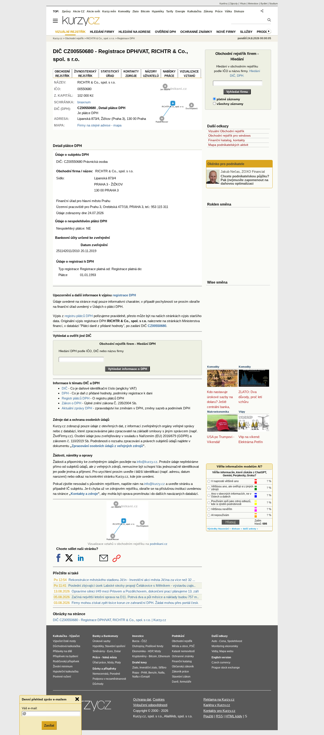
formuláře (185, 681)
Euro (110, 651)
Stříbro (162, 667)
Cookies (159, 699)
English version (221, 657)
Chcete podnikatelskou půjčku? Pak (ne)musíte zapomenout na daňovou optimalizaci (245, 179)
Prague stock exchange (226, 667)
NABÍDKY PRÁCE (169, 74)
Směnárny (99, 651)
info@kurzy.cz (147, 462)
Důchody (98, 683)
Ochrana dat (142, 699)
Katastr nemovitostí (183, 651)
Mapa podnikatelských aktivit (228, 145)
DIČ (64, 388)
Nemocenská (100, 673)
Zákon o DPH (71, 403)
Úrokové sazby (101, 641)
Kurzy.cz (57, 38)
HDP (150, 651)
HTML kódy (233, 716)
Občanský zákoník (183, 666)
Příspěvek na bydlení (65, 656)
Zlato (135, 11)
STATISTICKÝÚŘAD (110, 74)
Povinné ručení (62, 676)
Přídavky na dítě (62, 651)
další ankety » (250, 528)
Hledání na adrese (135, 31)
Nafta (161, 672)
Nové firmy (226, 31)
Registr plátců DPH (75, 398)
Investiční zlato (148, 667)
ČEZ (144, 641)
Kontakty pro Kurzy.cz (219, 711)
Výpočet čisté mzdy (64, 641)
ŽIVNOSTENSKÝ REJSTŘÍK (85, 74)
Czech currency (221, 662)
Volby (215, 651)
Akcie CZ (78, 11)
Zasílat (49, 725)
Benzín (152, 672)
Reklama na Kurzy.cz (219, 699)
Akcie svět (93, 11)
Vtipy (242, 411)
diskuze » (237, 528)
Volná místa (109, 657)
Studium (273, 3)
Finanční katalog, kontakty (226, 140)
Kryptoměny (139, 656)
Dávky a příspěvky (104, 668)
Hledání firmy (102, 31)
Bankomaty (111, 636)
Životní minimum (63, 666)
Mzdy (110, 662)
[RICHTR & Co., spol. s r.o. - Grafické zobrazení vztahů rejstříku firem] (176, 122)
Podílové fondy (154, 646)
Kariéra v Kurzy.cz (216, 705)
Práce (219, 11)
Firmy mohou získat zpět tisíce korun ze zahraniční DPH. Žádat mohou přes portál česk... (136, 603)
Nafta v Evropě (141, 676)
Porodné (115, 673)
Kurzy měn (109, 11)
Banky (97, 636)
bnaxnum (84, 102)
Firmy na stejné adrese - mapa (99, 125)
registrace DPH (124, 295)
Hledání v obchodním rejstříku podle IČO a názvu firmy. (237, 71)
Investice (138, 636)
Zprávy (66, 11)
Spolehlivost (234, 641)
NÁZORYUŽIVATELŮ (151, 74)
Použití (208, 716)
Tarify (169, 11)
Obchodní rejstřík (74, 38)
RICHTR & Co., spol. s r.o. (100, 38)
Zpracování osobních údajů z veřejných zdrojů (107, 446)
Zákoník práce (180, 671)
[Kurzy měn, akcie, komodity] (89, 707)
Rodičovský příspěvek (66, 661)
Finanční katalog (182, 661)
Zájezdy (233, 3)
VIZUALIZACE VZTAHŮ (189, 74)
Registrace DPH (126, 38)
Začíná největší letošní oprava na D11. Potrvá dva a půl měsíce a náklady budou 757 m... (136, 597)
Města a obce (180, 646)
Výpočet (74, 636)
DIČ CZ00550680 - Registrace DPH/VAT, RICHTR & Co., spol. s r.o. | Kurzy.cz (109, 620)
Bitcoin (145, 11)
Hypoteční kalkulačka (65, 671)
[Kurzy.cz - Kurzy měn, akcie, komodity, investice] (81, 24)
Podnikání (178, 636)
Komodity (213, 366)
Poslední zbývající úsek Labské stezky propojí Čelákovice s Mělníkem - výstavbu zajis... (132, 585)
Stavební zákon (181, 676)
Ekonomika (139, 651)
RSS (219, 716)
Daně (175, 681)
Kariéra (223, 3)
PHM (144, 672)
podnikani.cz (158, 544)
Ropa (135, 672)
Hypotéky (158, 11)
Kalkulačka (194, 11)
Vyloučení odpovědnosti (150, 705)
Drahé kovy (139, 662)
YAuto (243, 3)
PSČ (192, 646)
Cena (222, 641)
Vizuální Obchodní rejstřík (226, 131)
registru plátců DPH (79, 316)
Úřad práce (99, 662)
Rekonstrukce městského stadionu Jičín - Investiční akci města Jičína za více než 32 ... (132, 580)
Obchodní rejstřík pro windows (229, 135)
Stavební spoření (115, 646)
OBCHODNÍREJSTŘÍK (62, 74)
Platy (118, 662)
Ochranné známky (196, 31)
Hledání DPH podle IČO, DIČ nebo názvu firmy (91, 351)
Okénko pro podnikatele (225, 164)
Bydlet (264, 3)
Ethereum (164, 656)
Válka (228, 11)
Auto (214, 641)
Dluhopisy (138, 646)
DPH (65, 393)
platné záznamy (228, 99)
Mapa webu (226, 651)
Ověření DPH (165, 31)
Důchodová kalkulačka (66, 646)
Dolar (117, 651)
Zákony (208, 11)
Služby (246, 31)
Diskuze (239, 11)
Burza (135, 641)
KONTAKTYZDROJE (131, 74)
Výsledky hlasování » (219, 528)
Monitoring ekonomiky (225, 646)
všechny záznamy (229, 104)
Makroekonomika (218, 411)
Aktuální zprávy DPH (77, 408)
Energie (180, 11)
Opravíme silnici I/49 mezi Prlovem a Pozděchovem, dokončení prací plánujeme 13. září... (136, 591)
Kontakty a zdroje (84, 494)
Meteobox (253, 3)
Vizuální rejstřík (70, 31)
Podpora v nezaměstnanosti (109, 678)
